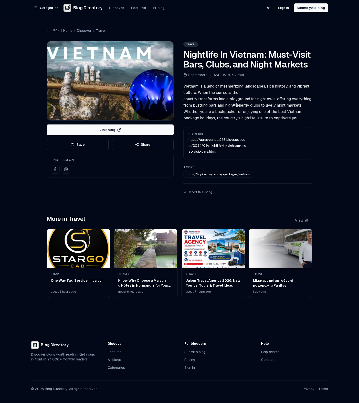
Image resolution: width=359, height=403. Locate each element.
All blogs (114, 360)
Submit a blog (195, 352)
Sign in (283, 8)
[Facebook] (55, 169)
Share (145, 144)
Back (56, 30)
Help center (270, 352)
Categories (116, 367)
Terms (323, 389)
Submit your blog (311, 8)
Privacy (309, 389)
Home (67, 30)
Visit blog (107, 130)
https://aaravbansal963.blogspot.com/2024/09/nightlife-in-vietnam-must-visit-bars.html (217, 145)
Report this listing (200, 192)
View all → (303, 220)
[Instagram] (66, 169)
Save (80, 144)
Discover (116, 8)
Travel (101, 30)
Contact (267, 360)
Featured (138, 8)
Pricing (159, 8)
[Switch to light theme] (268, 8)
